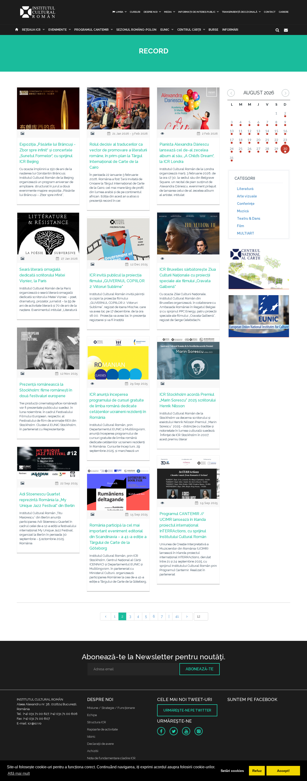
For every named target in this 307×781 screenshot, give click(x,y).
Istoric (91, 736)
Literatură (245, 189)
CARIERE (284, 12)
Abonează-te (199, 669)
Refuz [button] (257, 771)
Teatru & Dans (248, 218)
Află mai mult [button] (19, 773)
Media (168, 12)
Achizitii (92, 751)
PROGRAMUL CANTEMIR (91, 29)
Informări (230, 29)
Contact (269, 12)
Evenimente (57, 29)
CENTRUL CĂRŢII (189, 29)
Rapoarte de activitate (102, 729)
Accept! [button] (283, 771)
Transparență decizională (239, 12)
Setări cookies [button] (232, 771)
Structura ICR (96, 722)
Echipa (92, 715)
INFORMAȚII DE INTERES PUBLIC (196, 12)
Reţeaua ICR (31, 29)
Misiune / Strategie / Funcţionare (111, 708)
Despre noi (151, 12)
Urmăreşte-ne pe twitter (187, 710)
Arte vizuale (247, 196)
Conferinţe (245, 204)
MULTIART (245, 233)
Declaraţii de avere (100, 744)
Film (240, 226)
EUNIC (164, 29)
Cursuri (135, 12)
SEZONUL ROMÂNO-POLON (136, 29)
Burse (213, 29)
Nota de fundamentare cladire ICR (111, 758)
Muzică (243, 211)
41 (177, 616)
